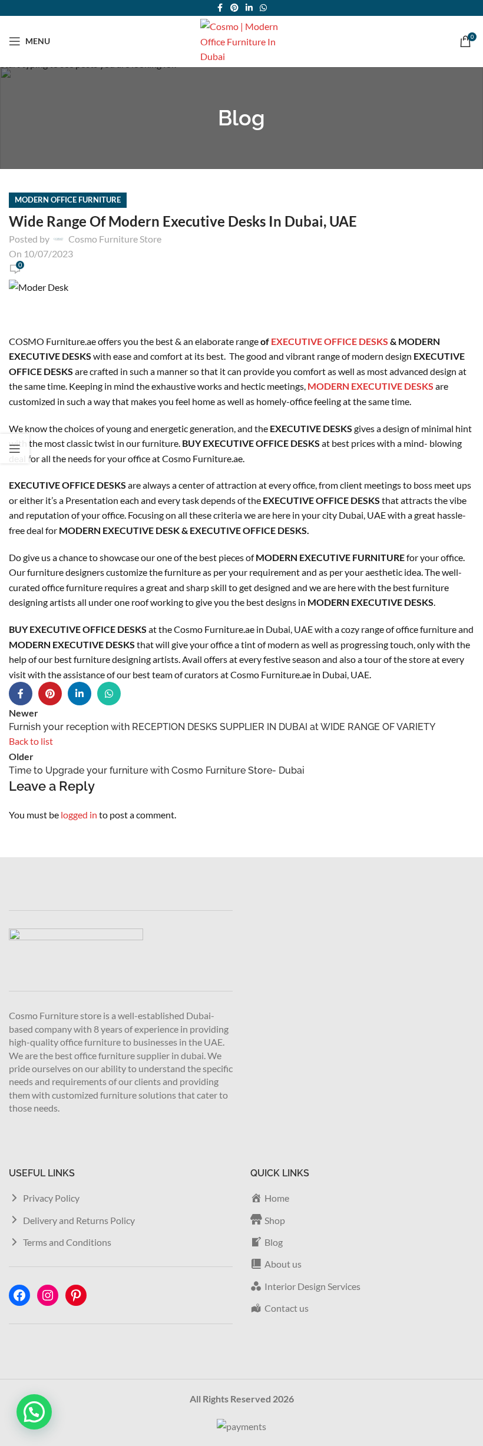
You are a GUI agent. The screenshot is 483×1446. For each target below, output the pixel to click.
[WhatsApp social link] (263, 8)
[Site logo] (241, 39)
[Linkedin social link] (249, 8)
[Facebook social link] (220, 8)
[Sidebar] (14, 448)
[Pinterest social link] (234, 8)
